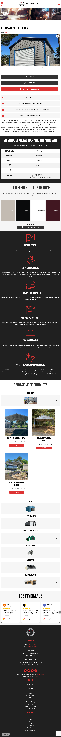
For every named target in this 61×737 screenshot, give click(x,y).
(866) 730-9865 (32, 645)
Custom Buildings (30, 730)
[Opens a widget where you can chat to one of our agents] (5, 734)
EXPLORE (16, 445)
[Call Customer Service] (2, 5)
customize (31, 83)
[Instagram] (32, 670)
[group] (30, 50)
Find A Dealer (30, 695)
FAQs (30, 697)
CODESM (35, 676)
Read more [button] (6, 615)
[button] (1, 612)
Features (30, 689)
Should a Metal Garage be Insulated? (30, 115)
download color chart (31, 227)
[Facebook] (25, 670)
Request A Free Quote (30, 89)
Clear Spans (30, 728)
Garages (30, 721)
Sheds (30, 719)
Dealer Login (30, 708)
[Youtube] (28, 670)
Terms (30, 700)
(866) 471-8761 (32, 647)
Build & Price (30, 684)
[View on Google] (4, 605)
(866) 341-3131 (16, 70)
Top (57, 733)
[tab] (30, 400)
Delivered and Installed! (30, 97)
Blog (30, 693)
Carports (30, 717)
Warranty (31, 704)
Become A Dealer (30, 706)
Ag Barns (30, 723)
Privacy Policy (40, 675)
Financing (30, 686)
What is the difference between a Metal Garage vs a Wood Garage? (30, 109)
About (31, 691)
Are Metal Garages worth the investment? (30, 103)
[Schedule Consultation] (2, 2)
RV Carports (30, 726)
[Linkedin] (35, 670)
